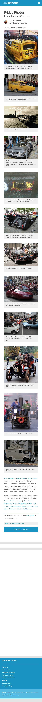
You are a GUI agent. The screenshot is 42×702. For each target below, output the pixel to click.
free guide (30, 516)
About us (5, 667)
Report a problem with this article (14, 523)
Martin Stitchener (28, 506)
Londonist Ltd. (15, 695)
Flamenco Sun (9, 504)
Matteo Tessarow (15, 509)
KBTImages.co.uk (21, 504)
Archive (4, 680)
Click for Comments (21, 529)
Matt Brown (27, 509)
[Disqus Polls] (21, 575)
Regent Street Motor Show (27, 478)
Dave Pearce (28, 501)
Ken (30, 504)
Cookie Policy (6, 683)
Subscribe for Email (8, 672)
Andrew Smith (9, 501)
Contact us (5, 670)
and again (18, 501)
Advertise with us (7, 675)
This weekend (9, 478)
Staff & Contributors (8, 678)
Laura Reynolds (16, 21)
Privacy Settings (7, 686)
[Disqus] (21, 628)
